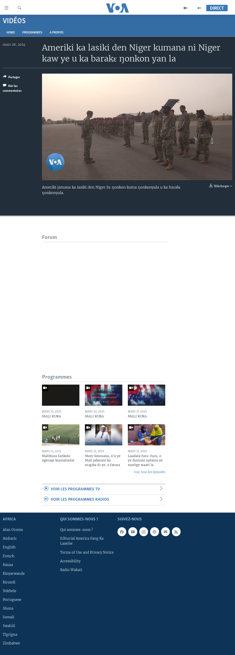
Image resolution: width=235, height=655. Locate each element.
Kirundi (9, 582)
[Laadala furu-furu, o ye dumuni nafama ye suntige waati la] (146, 434)
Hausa (8, 565)
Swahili (9, 626)
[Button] (11, 78)
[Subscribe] (165, 531)
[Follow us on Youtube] (132, 531)
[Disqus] (105, 299)
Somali (8, 617)
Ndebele (9, 591)
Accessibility (70, 561)
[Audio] (199, 8)
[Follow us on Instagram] (143, 531)
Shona (8, 608)
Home (10, 32)
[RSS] (176, 531)
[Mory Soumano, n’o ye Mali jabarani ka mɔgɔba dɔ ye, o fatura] (103, 434)
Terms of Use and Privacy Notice (87, 552)
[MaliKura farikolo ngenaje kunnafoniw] (60, 434)
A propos (56, 32)
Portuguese (12, 599)
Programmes (32, 32)
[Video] (186, 8)
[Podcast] (154, 531)
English (9, 547)
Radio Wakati (71, 570)
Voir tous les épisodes (149, 472)
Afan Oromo (13, 530)
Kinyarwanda (14, 573)
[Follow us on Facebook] (122, 531)
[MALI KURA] (60, 395)
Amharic (10, 538)
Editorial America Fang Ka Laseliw (82, 541)
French (8, 556)
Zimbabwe (11, 643)
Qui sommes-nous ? (76, 530)
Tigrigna (10, 634)
